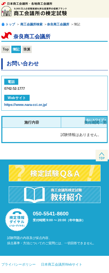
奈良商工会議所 (58, 24)
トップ (10, 24)
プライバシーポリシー (18, 264)
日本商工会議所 (26, 3)
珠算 (27, 49)
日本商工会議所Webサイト (61, 264)
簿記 (16, 49)
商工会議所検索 (31, 24)
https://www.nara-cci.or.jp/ (25, 105)
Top (6, 49)
